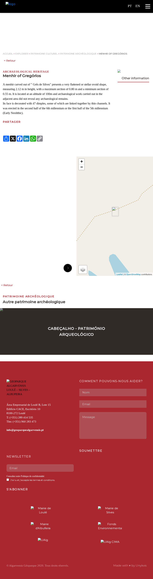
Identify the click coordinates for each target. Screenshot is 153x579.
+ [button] (81, 161)
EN (137, 6)
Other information (135, 78)
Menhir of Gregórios (113, 53)
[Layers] (83, 269)
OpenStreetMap (133, 274)
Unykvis (141, 565)
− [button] (81, 167)
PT (130, 6)
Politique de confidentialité (32, 476)
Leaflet (119, 274)
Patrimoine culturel (44, 53)
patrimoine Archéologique (78, 53)
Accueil (8, 53)
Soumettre (90, 451)
